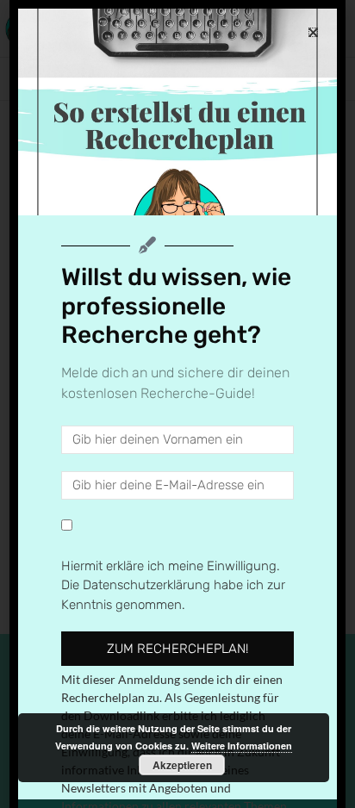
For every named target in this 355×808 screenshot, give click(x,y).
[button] (313, 32)
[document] (177, 404)
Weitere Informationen (241, 745)
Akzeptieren (182, 765)
